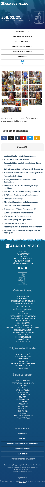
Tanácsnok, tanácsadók (23, 309)
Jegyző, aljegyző (23, 354)
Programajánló (23, 381)
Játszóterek (23, 406)
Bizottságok (23, 314)
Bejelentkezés (22, 478)
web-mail (22, 439)
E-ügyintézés (23, 361)
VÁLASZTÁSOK (22, 57)
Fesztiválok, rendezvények (23, 383)
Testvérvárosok (23, 342)
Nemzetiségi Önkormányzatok (23, 318)
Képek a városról (23, 390)
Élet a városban (21, 41)
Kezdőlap (8, 20)
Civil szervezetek (23, 395)
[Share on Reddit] (23, 138)
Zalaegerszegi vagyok (23, 259)
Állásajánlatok (23, 399)
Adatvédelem (23, 454)
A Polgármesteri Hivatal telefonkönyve (22, 444)
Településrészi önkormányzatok (23, 316)
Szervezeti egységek (23, 356)
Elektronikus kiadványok (23, 416)
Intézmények (23, 392)
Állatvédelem (23, 339)
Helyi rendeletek (23, 323)
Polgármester (23, 296)
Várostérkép (23, 335)
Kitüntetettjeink (23, 321)
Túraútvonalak (23, 418)
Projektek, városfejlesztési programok (23, 328)
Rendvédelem (23, 411)
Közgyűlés (23, 311)
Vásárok (23, 413)
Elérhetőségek (23, 359)
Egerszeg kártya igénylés (22, 46)
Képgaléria (22, 20)
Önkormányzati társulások (23, 332)
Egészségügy (23, 402)
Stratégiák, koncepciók (23, 325)
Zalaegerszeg (14, 3)
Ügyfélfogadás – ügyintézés (23, 363)
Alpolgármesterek (23, 299)
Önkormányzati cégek (23, 330)
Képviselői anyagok (22, 449)
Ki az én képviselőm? (24, 306)
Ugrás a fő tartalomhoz (38, 0)
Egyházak (23, 397)
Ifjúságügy (23, 404)
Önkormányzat (21, 31)
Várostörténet (23, 254)
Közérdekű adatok (23, 366)
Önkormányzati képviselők (22, 301)
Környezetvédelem (23, 337)
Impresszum (22, 433)
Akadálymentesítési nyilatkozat (22, 459)
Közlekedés (23, 409)
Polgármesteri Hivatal (21, 36)
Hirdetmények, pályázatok (22, 52)
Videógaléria (23, 388)
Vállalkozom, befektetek (23, 263)
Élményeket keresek (23, 261)
